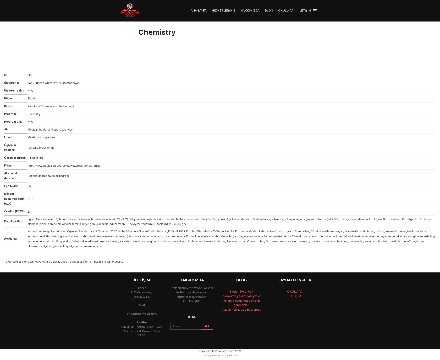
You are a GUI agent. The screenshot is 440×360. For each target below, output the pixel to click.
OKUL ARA (285, 10)
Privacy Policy (211, 355)
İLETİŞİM (305, 10)
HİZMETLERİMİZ (223, 10)
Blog (269, 10)
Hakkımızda (250, 10)
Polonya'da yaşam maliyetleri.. (242, 296)
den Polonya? (243, 291)
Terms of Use (229, 355)
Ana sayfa (199, 10)
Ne (232, 291)
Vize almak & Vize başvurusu (241, 309)
